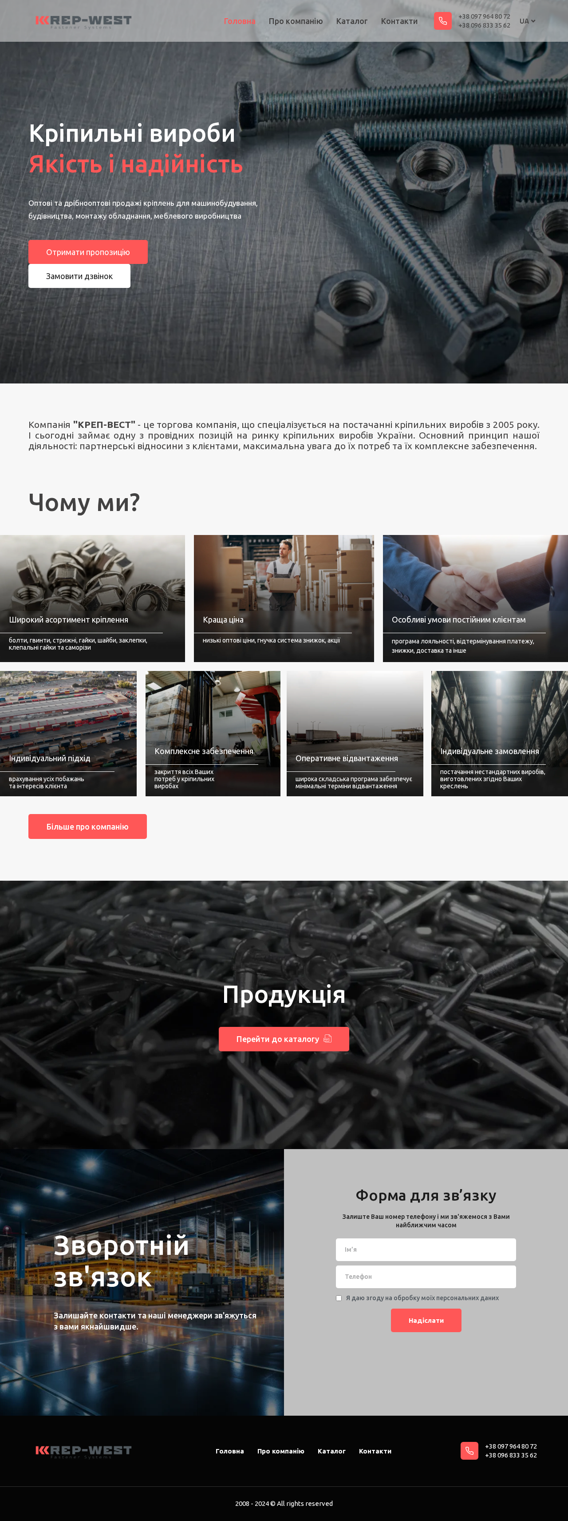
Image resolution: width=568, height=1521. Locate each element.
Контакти (399, 20)
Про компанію (296, 20)
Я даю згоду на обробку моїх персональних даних (422, 1297)
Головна (240, 20)
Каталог (352, 20)
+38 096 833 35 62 (484, 25)
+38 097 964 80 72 (484, 16)
